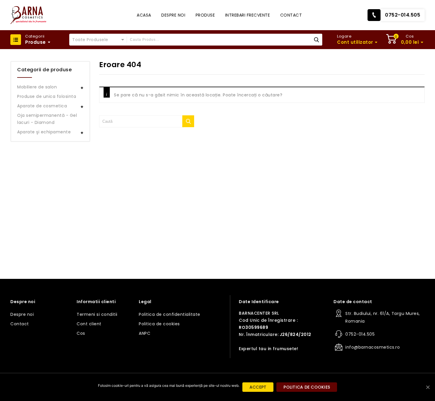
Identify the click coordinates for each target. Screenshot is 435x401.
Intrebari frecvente (247, 15)
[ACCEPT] (428, 387)
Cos (81, 333)
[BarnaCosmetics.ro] (28, 15)
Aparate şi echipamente (44, 132)
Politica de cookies (159, 324)
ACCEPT (258, 387)
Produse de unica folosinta (46, 96)
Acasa (144, 15)
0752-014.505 (402, 15)
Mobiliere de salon (37, 87)
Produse (205, 15)
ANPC (144, 333)
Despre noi (173, 15)
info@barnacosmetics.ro (372, 347)
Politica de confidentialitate (169, 314)
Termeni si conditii (97, 314)
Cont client (89, 324)
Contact (291, 15)
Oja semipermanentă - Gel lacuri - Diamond (47, 118)
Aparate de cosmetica (42, 106)
